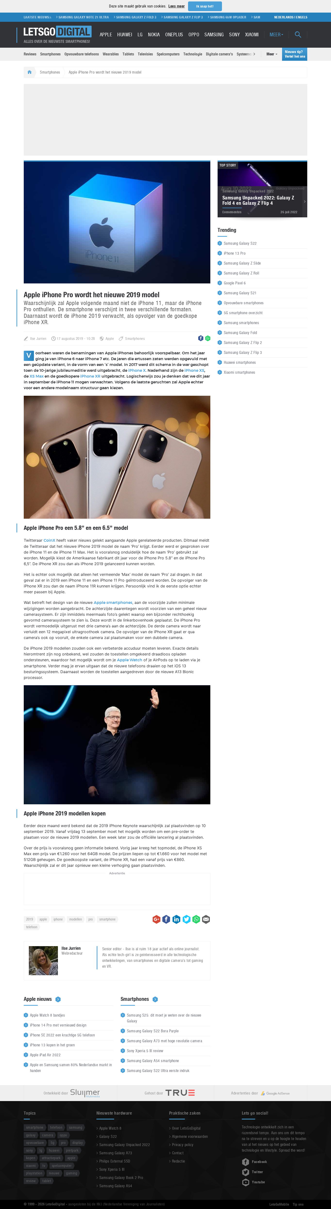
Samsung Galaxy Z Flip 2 (243, 342)
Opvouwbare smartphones (244, 303)
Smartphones (50, 54)
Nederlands (284, 17)
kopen (30, 1158)
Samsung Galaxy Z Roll (241, 273)
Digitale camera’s (219, 54)
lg (40, 1150)
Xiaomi (252, 35)
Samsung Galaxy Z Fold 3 (109, 17)
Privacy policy (183, 1144)
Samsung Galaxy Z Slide (242, 263)
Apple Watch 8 (110, 1128)
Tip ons (298, 1204)
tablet (46, 1181)
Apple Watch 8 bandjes (47, 1015)
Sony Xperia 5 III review (145, 1051)
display (77, 1143)
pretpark (72, 1150)
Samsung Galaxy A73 (115, 1153)
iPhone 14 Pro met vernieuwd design (58, 1025)
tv (43, 1165)
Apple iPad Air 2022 (45, 1055)
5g (52, 1143)
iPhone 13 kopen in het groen (52, 1045)
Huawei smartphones (240, 362)
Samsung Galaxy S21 (240, 293)
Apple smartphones (113, 603)
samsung (75, 1127)
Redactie (178, 1161)
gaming (71, 1173)
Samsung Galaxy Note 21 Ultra (56, 17)
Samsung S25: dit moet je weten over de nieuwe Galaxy (164, 1018)
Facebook (259, 1162)
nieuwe (54, 1173)
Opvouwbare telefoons (81, 54)
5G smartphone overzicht (243, 313)
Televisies (145, 54)
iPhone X (137, 371)
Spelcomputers (168, 54)
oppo (63, 1135)
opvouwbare (35, 1143)
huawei (54, 1150)
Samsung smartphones (241, 322)
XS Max (37, 376)
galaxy (31, 1135)
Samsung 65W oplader (201, 17)
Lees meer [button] (176, 6)
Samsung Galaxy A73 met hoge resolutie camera (164, 1041)
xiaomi (31, 1165)
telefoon (31, 927)
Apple (106, 35)
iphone (58, 919)
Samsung (214, 35)
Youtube (258, 1182)
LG (140, 35)
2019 (29, 919)
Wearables (111, 54)
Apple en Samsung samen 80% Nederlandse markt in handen (71, 1068)
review (31, 1181)
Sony (234, 35)
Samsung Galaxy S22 (240, 243)
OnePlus (174, 35)
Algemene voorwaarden (190, 1136)
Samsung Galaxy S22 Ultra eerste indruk (158, 1070)
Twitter (257, 1172)
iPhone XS (194, 371)
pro (90, 919)
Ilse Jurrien (38, 338)
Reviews (30, 54)
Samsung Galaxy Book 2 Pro (121, 1177)
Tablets (128, 54)
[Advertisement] (165, 119)
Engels (301, 17)
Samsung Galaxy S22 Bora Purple (153, 1031)
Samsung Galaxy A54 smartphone (153, 1060)
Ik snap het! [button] (204, 6)
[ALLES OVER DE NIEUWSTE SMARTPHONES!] (58, 32)
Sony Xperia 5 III (111, 1169)
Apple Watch (129, 660)
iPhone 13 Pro (234, 253)
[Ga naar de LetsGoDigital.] (29, 72)
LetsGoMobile (279, 1204)
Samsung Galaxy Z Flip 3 (155, 17)
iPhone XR (90, 376)
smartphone (107, 919)
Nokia (154, 35)
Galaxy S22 (108, 1136)
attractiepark (51, 1158)
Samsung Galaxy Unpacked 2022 (124, 1144)
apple (43, 919)
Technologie (192, 54)
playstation (34, 1173)
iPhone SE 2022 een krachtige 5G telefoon (62, 1035)
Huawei (124, 35)
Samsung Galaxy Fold (240, 332)
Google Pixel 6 (235, 283)
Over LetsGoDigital (186, 1128)
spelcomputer (62, 1165)
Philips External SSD (114, 1161)
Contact (177, 1153)
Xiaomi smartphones (239, 372)
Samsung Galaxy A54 (115, 1186)
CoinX (49, 540)
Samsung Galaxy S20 (242, 17)
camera (47, 1135)
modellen (75, 919)
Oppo (194, 35)
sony (29, 1150)
